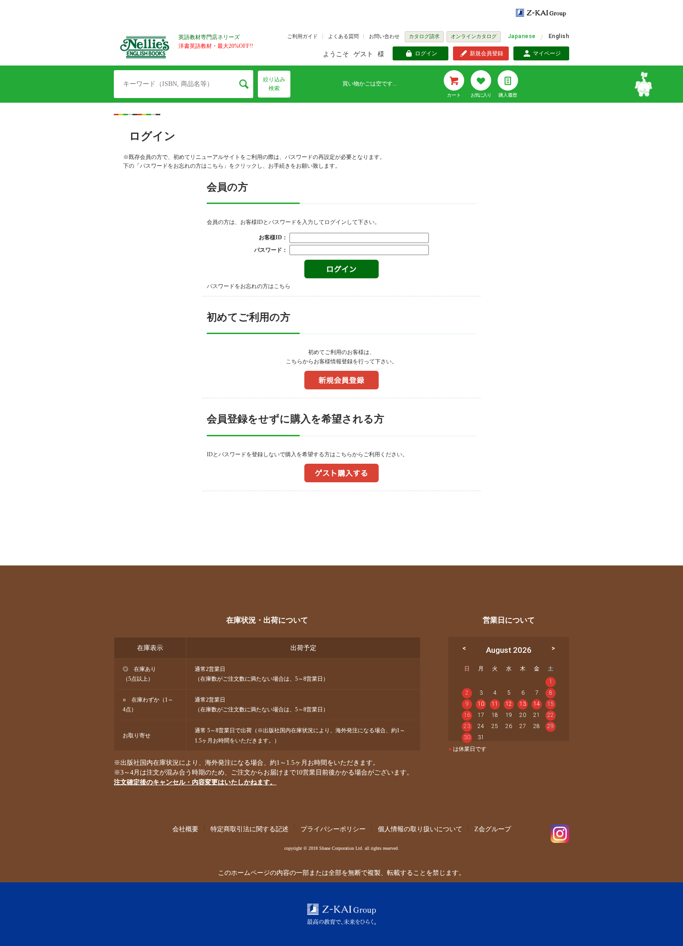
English (559, 36)
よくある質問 (343, 36)
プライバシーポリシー (333, 829)
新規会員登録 (486, 53)
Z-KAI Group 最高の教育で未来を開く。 (341, 914)
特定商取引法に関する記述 (249, 829)
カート (454, 95)
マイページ (547, 53)
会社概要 (185, 829)
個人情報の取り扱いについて (420, 829)
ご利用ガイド (302, 36)
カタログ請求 (424, 36)
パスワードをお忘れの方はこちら (248, 286)
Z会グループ (492, 829)
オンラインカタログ (474, 36)
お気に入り (481, 95)
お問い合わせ (384, 36)
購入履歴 (508, 95)
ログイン (426, 53)
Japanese (522, 36)
